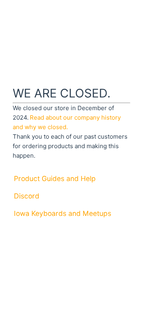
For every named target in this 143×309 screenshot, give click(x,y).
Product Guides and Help (55, 178)
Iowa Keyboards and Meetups (62, 213)
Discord (26, 196)
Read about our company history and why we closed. (67, 122)
